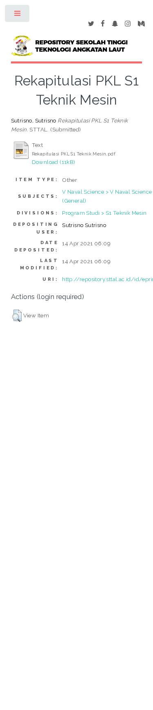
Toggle (17, 15)
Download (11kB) (53, 162)
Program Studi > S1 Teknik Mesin (104, 213)
